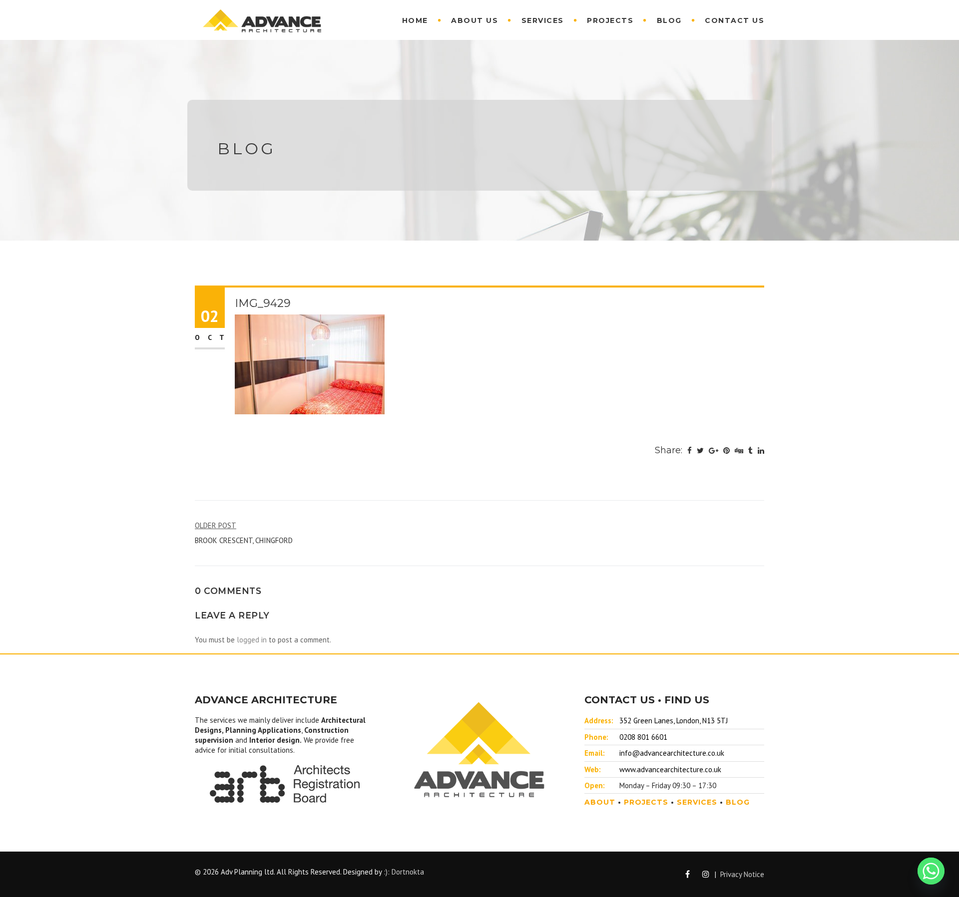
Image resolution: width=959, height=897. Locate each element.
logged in (252, 639)
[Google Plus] (713, 450)
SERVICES (697, 802)
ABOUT (599, 802)
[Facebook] (689, 450)
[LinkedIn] (761, 450)
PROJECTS (646, 802)
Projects (610, 20)
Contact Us (734, 20)
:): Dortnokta (404, 872)
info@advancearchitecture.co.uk (671, 753)
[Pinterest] (726, 450)
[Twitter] (700, 450)
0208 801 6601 (643, 737)
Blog (669, 20)
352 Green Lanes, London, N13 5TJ (673, 720)
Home (415, 20)
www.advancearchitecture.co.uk (670, 769)
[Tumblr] (750, 450)
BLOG (738, 802)
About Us (474, 20)
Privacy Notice (742, 874)
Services (542, 20)
